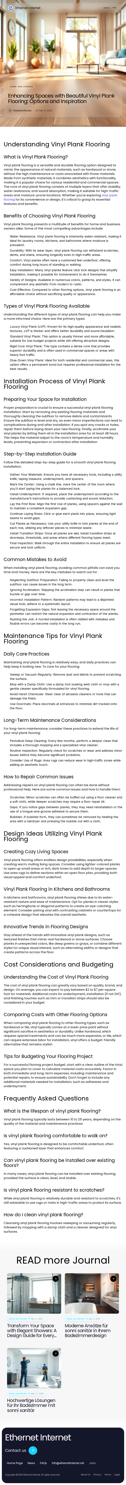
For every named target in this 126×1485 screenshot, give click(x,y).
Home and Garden (21, 86)
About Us (85, 1474)
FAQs (43, 1463)
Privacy (97, 1474)
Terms (107, 1474)
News (31, 1463)
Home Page (15, 1463)
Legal (117, 1474)
